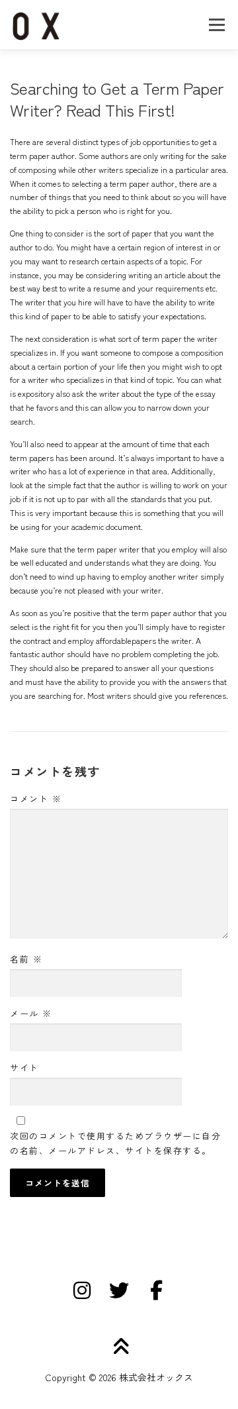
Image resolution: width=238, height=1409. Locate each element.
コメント (35, 798)
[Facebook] (156, 1290)
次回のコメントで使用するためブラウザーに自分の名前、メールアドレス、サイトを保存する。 (115, 1143)
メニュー (216, 24)
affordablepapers (126, 641)
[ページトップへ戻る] (119, 1347)
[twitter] (119, 1290)
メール (31, 1013)
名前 (26, 959)
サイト (24, 1067)
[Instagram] (82, 1290)
